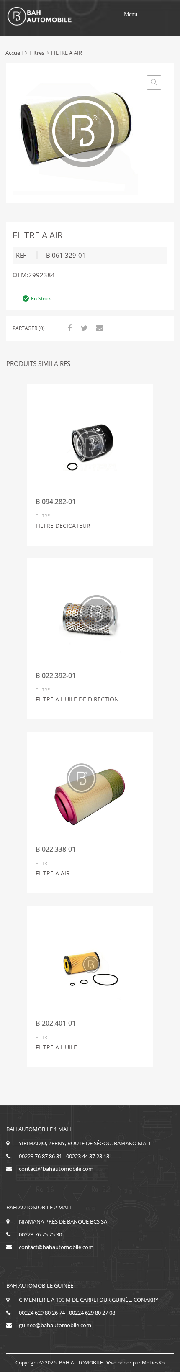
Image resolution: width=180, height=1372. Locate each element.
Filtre (43, 515)
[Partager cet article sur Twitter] (83, 328)
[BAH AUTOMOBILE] (39, 24)
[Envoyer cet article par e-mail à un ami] (98, 328)
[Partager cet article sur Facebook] (68, 328)
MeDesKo (153, 1362)
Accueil (14, 52)
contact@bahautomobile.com (56, 1168)
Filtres (36, 52)
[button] (130, 14)
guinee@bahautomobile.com (55, 1325)
